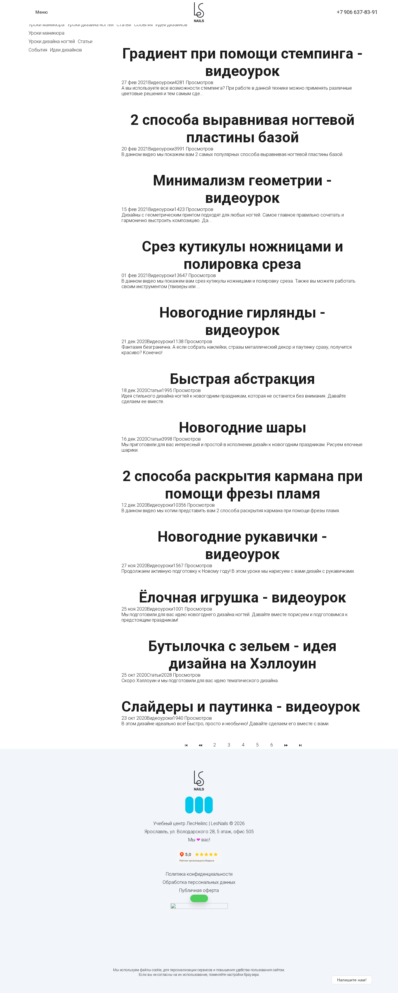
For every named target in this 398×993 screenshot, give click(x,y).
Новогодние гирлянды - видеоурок (242, 321)
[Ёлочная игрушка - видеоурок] (242, 586)
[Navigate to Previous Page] (200, 745)
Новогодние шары (242, 427)
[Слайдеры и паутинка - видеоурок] (241, 695)
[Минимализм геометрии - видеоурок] (242, 169)
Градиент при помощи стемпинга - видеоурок (242, 62)
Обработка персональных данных (199, 882)
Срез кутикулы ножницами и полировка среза (242, 255)
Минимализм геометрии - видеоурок (242, 189)
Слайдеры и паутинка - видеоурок (240, 706)
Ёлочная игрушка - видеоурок (242, 597)
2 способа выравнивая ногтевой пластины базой (242, 128)
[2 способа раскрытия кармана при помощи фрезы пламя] (242, 465)
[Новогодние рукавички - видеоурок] (242, 525)
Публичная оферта (199, 890)
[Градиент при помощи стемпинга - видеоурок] (242, 42)
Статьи (154, 390)
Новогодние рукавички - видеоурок (242, 545)
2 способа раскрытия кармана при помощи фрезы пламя (242, 485)
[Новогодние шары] (242, 416)
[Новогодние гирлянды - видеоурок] (242, 301)
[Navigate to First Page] (186, 745)
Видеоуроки (161, 82)
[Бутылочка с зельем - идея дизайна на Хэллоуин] (242, 634)
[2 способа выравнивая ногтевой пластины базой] (242, 108)
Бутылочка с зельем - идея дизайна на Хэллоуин (242, 655)
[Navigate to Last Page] (300, 745)
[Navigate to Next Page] (286, 745)
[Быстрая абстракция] (242, 367)
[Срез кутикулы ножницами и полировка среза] (242, 235)
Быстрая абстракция (242, 378)
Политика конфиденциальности (199, 874)
